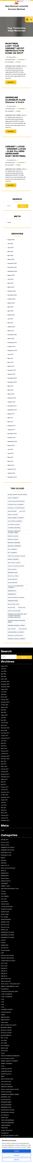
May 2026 (10, 251)
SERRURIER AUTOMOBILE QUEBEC (10, 1094)
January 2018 (11, 402)
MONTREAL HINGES (6, 1027)
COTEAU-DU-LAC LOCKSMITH (16, 504)
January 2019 (11, 374)
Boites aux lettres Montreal (8, 868)
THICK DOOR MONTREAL (7, 1120)
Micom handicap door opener (8, 1025)
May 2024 (10, 307)
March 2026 (11, 259)
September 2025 (12, 271)
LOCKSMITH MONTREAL (14, 528)
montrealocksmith (10, 59)
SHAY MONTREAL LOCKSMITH (16, 632)
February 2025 (12, 291)
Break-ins (3, 870)
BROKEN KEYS (4, 873)
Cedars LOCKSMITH (13, 498)
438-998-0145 (4, 839)
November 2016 (12, 433)
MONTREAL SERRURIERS (14, 546)
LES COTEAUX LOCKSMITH (15, 521)
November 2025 (12, 267)
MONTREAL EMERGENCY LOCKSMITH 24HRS (14, 531)
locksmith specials (6, 1012)
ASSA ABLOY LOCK (6, 852)
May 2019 (10, 358)
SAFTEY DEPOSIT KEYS (7, 1079)
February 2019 (12, 370)
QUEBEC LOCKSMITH (6, 1063)
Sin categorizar (5, 1115)
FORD (2, 953)
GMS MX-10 (4, 968)
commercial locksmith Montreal (16, 501)
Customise (16, 1155)
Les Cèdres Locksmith (14, 524)
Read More (11, 82)
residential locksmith (6, 1068)
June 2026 (10, 247)
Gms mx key (4, 963)
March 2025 (11, 287)
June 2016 (10, 453)
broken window (5, 878)
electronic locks (5, 924)
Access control (5, 842)
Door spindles (4, 917)
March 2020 (11, 338)
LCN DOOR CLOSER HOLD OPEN (9, 991)
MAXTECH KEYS (5, 1017)
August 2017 (11, 414)
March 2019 (11, 366)
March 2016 (11, 465)
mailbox (3, 1014)
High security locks (6, 978)
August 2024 (11, 303)
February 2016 (12, 469)
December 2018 (12, 378)
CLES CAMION (5, 896)
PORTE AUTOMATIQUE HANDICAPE (10, 1056)
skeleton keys (4, 1117)
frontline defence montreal (8, 960)
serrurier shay (11, 607)
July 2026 (10, 243)
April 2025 (10, 283)
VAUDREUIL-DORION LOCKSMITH (16, 639)
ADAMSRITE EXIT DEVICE (7, 847)
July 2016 (10, 449)
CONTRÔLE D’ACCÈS (6, 909)
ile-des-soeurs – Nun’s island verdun (10, 983)
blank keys (3, 860)
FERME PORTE (4, 945)
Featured (3, 942)
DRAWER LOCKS (5, 922)
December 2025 (12, 263)
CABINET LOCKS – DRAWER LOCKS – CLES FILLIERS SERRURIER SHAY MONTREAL (15, 151)
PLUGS (3, 1053)
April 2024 (10, 311)
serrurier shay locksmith (14, 611)
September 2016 (12, 441)
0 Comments (21, 59)
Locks (2, 999)
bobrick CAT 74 (5, 865)
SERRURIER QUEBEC (6, 1102)
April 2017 (10, 421)
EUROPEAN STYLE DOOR (7, 932)
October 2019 (11, 346)
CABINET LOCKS (5, 886)
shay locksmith (12, 629)
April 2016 (10, 461)
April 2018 (10, 390)
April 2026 (10, 255)
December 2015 (12, 477)
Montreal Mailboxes (6, 1035)
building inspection (6, 881)
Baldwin (3, 857)
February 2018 (12, 398)
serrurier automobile (6, 1092)
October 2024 (11, 299)
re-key (2, 1066)
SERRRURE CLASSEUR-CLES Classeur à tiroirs (15, 99)
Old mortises (4, 1050)
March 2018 (11, 394)
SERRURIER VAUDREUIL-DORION (16, 625)
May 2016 (10, 457)
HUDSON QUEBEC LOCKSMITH (16, 518)
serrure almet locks (6, 1081)
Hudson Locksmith (13, 514)
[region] (16, 1150)
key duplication (5, 989)
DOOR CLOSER (5, 914)
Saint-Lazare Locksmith (14, 562)
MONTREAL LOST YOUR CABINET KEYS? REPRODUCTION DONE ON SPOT (14, 48)
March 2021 (11, 330)
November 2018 (12, 382)
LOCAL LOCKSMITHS (6, 994)
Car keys (3, 891)
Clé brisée (3, 893)
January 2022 (11, 326)
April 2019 (10, 362)
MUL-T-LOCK (4, 1038)
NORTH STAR (4, 1048)
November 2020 (12, 334)
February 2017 (12, 425)
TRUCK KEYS (4, 1128)
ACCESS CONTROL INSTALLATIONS (17, 494)
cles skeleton (4, 901)
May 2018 (10, 386)
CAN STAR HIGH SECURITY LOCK (10, 888)
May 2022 (10, 323)
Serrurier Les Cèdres (13, 576)
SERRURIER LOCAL (6, 1097)
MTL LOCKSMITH (12, 549)
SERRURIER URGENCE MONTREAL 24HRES (16, 621)
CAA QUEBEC (4, 883)
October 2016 (11, 437)
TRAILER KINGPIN (5, 1125)
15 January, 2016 (11, 160)
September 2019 (12, 350)
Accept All (16, 1151)
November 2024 (12, 295)
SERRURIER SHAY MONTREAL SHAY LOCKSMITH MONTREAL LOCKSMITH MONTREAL (17, 615)
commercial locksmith (7, 906)
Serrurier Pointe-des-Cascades (16, 597)
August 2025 (11, 275)
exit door (3, 940)
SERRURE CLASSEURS (7, 1086)
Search (22, 206)
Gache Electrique (12, 511)
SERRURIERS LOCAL (6, 1107)
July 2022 (10, 319)
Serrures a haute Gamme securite (10, 1089)
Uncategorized (5, 1133)
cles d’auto (4, 899)
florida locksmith (5, 950)
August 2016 (11, 445)
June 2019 (10, 354)
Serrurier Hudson (12, 569)
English (21, 1)
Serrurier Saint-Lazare (13, 604)
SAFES (2, 1076)
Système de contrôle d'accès (15, 635)
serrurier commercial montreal (16, 566)
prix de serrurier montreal (7, 1058)
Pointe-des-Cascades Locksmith (16, 556)
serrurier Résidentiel (6, 1104)
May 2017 (10, 418)
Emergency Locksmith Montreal (16, 508)
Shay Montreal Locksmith (7, 1110)
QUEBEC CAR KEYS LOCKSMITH (9, 1061)
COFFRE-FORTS (5, 904)
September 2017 (12, 410)
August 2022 (11, 315)
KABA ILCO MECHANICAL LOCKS (10, 986)
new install (3, 1040)
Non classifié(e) (9, 62)
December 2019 (12, 342)
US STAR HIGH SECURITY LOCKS (9, 1135)
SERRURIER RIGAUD (13, 601)
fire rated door (4, 947)
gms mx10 (22, 511)
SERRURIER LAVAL (12, 572)
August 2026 (11, 239)
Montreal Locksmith (13, 536)
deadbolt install (5, 911)
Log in (9, 222)
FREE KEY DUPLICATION (7, 955)
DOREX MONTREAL (6, 919)
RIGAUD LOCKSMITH (13, 559)
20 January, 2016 (11, 57)
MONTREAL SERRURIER (14, 542)
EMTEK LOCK (4, 930)
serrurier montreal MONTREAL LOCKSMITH (16, 586)
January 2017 (11, 429)
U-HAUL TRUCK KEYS (6, 1130)
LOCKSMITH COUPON (6, 1009)
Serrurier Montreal (12, 579)
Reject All (16, 1159)
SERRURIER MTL (12, 591)
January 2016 (11, 473)
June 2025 (10, 279)
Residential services (6, 1074)
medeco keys (4, 1022)
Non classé (4, 1043)
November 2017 (12, 406)
